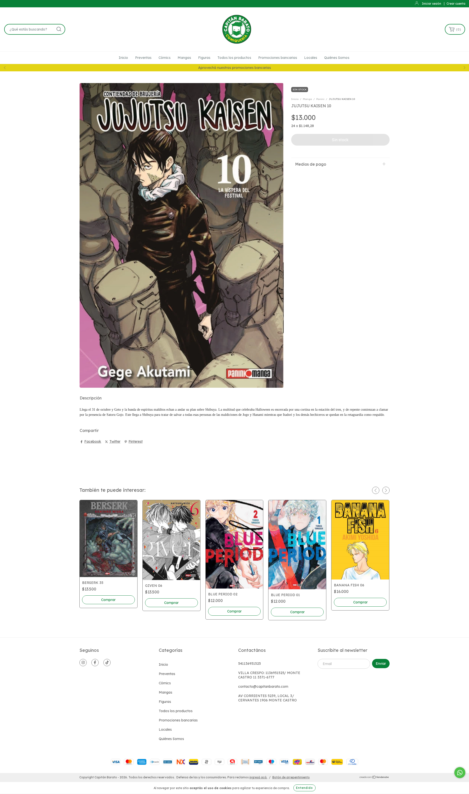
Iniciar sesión (431, 3)
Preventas (143, 57)
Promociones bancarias (277, 57)
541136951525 (249, 663)
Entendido (304, 788)
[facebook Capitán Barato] (95, 662)
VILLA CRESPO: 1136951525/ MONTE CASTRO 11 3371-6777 (269, 675)
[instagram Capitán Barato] (83, 662)
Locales (310, 57)
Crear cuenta (456, 3)
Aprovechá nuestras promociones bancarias (234, 67)
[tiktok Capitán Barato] (107, 662)
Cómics (165, 57)
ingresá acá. (258, 777)
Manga (307, 99)
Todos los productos (234, 57)
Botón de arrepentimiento (291, 777)
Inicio (123, 57)
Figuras (204, 57)
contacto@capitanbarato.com (263, 686)
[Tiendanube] (374, 777)
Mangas (184, 57)
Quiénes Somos (336, 57)
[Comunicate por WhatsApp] (459, 772)
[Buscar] (59, 29)
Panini (320, 99)
